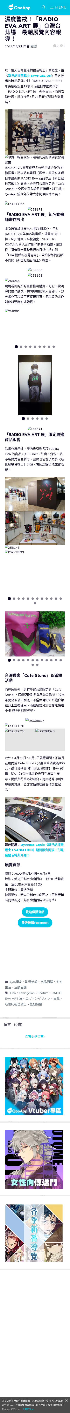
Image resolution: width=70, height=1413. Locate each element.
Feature (43, 993)
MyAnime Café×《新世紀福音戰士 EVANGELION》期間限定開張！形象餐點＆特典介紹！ (34, 850)
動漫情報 (31, 982)
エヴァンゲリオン (37, 998)
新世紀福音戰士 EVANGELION (29, 75)
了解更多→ (28, 1409)
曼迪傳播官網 (35, 912)
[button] (16, 346)
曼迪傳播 (36, 1004)
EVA (13, 993)
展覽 (56, 998)
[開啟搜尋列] (43, 7)
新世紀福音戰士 (16, 1004)
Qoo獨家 (16, 982)
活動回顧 (20, 987)
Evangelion (27, 993)
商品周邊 (47, 982)
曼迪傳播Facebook (35, 923)
